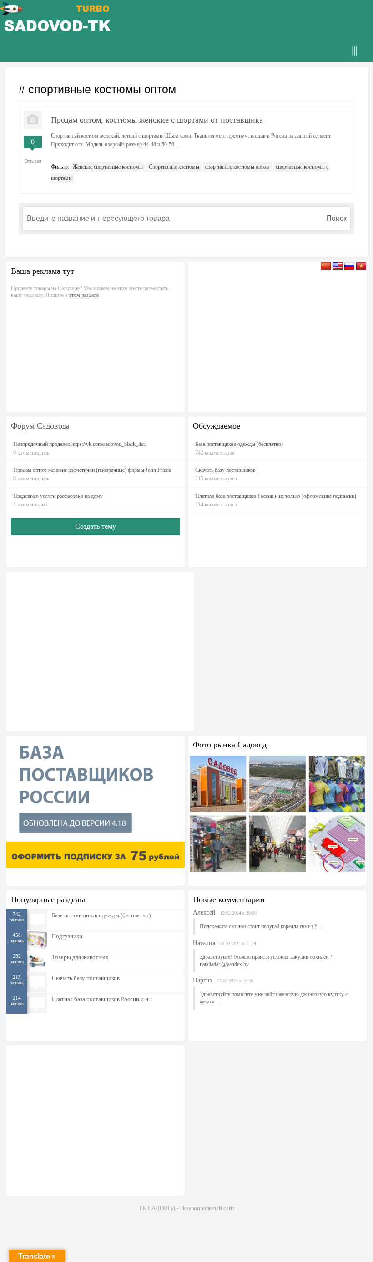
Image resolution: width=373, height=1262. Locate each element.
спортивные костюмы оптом (237, 166)
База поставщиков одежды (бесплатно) (101, 915)
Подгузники (67, 936)
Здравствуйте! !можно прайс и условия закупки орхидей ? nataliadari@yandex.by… (266, 960)
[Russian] (349, 268)
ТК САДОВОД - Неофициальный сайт (187, 1208)
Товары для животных (80, 957)
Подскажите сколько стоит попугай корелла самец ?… (261, 926)
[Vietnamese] (361, 268)
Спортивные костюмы (174, 166)
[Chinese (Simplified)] (325, 268)
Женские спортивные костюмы (108, 166)
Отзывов (33, 160)
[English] (337, 268)
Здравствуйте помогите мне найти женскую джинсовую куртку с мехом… (274, 998)
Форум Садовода (40, 425)
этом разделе (84, 295)
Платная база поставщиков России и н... (102, 999)
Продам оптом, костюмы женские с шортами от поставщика (157, 119)
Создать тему (95, 526)
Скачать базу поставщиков (86, 978)
